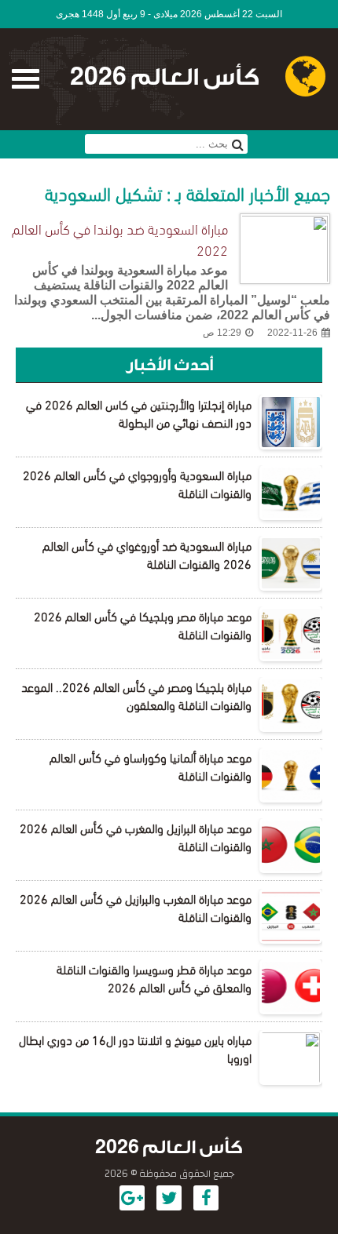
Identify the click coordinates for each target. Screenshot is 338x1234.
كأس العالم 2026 (164, 78)
